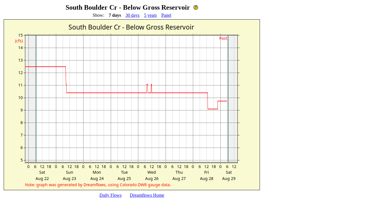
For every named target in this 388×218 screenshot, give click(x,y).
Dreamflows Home (147, 195)
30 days (132, 15)
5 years (150, 15)
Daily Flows (110, 195)
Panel (166, 15)
